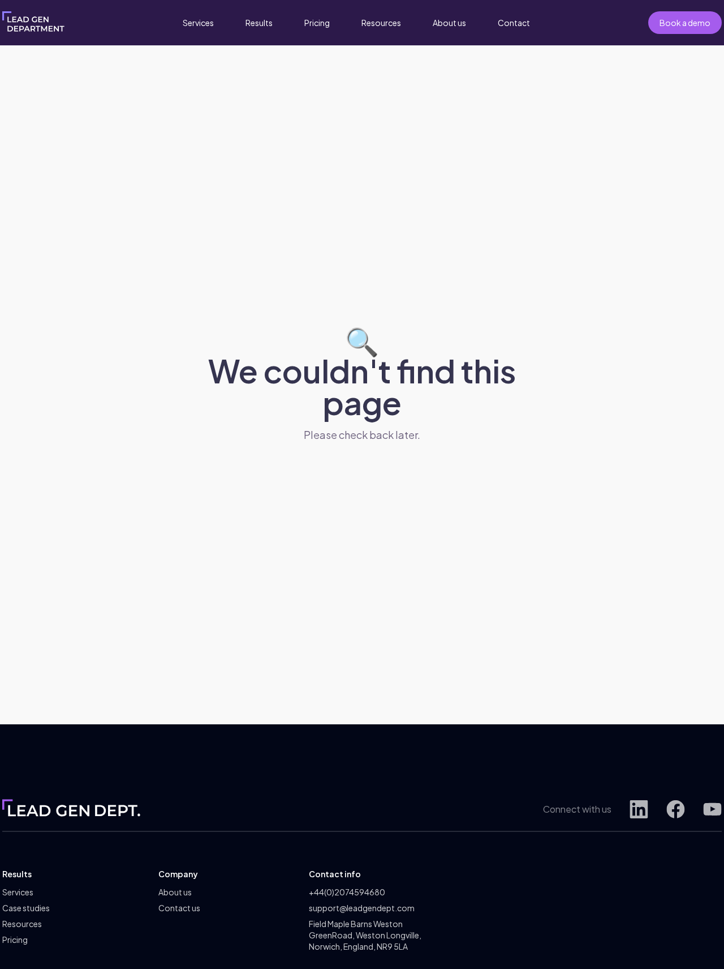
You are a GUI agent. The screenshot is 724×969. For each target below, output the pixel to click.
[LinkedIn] (639, 809)
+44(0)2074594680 (347, 892)
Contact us (179, 908)
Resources (381, 23)
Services (198, 23)
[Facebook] (675, 809)
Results (259, 23)
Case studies (26, 908)
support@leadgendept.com (362, 908)
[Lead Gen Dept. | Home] (33, 22)
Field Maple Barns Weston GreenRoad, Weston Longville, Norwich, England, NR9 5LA (365, 935)
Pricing (317, 23)
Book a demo (685, 23)
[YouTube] (712, 809)
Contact (514, 23)
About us (449, 23)
